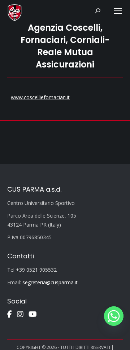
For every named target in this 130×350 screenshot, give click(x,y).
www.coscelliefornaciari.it (40, 97)
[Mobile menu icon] (118, 11)
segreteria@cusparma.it (50, 282)
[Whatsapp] (114, 316)
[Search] (97, 10)
